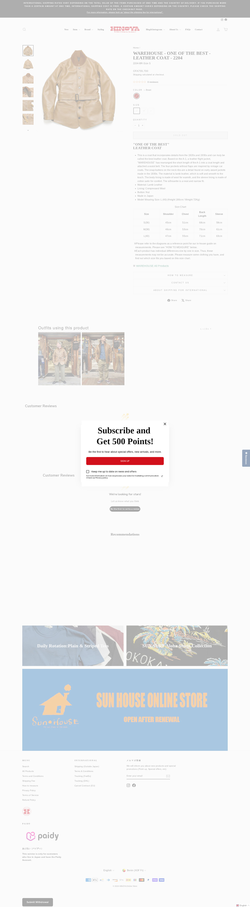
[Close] (164, 423)
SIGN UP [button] (125, 461)
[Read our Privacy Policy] (162, 476)
